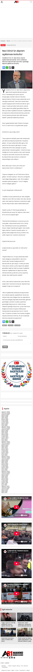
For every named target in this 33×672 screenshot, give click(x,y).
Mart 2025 (4, 433)
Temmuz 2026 (5, 413)
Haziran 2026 (5, 414)
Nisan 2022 (4, 476)
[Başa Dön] (30, 669)
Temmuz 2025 (5, 428)
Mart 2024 (4, 448)
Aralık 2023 (4, 451)
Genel (10, 665)
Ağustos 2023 (5, 456)
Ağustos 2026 (5, 412)
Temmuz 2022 (5, 473)
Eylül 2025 (4, 425)
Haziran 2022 (5, 474)
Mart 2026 (4, 418)
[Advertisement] (16, 21)
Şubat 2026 (4, 419)
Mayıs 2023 (4, 460)
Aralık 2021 (4, 481)
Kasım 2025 (5, 423)
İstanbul (4, 665)
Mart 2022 (4, 478)
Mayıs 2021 (4, 490)
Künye (17, 670)
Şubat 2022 (4, 479)
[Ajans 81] (16, 3)
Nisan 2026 (4, 417)
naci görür (17, 325)
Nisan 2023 (4, 461)
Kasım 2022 (4, 468)
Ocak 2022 (4, 480)
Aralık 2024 (4, 437)
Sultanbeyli (5, 667)
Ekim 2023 (4, 454)
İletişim (28, 670)
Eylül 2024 (4, 440)
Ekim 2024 (4, 439)
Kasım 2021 (4, 482)
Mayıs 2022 (4, 475)
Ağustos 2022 (5, 471)
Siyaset (14, 665)
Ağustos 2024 (5, 442)
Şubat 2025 (4, 434)
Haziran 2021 (5, 489)
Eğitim (13, 670)
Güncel (3, 45)
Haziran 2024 (5, 444)
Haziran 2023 (5, 459)
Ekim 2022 (4, 469)
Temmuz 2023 (5, 458)
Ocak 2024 (4, 450)
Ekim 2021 (4, 484)
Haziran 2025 (5, 429)
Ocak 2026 (4, 420)
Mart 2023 (4, 463)
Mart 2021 (4, 492)
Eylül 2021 (4, 485)
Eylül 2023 (4, 455)
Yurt (22, 665)
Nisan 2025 (4, 432)
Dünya (18, 665)
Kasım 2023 (4, 453)
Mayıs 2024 (4, 445)
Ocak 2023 (4, 465)
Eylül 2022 (4, 470)
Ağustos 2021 (5, 486)
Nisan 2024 (4, 447)
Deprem (4, 325)
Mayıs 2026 (4, 416)
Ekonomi (26, 665)
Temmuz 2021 (5, 487)
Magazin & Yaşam (6, 670)
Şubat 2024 (4, 449)
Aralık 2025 (4, 422)
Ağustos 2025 (5, 427)
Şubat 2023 (4, 464)
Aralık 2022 (4, 466)
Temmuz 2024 (5, 443)
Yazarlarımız (22, 670)
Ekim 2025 (4, 424)
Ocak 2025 (4, 435)
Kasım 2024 (5, 438)
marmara (10, 325)
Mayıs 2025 (4, 430)
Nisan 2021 (4, 491)
